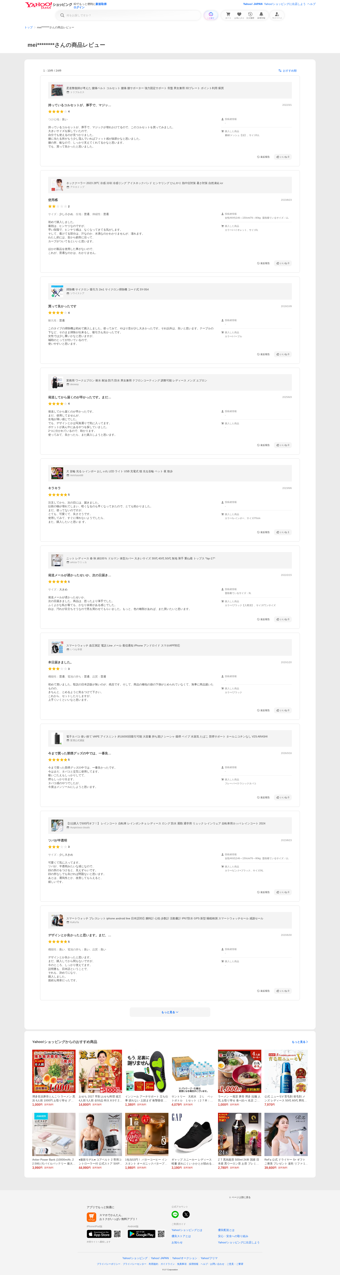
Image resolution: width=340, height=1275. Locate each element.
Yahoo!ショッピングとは (187, 1230)
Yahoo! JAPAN (252, 4)
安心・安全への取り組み (233, 1236)
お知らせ (177, 1242)
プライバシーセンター (134, 1264)
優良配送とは (226, 1230)
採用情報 (193, 1264)
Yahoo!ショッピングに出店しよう (285, 4)
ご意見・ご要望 (235, 1264)
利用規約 (153, 1264)
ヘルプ (311, 4)
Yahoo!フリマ (209, 1258)
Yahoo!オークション (184, 1258)
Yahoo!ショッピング (135, 1258)
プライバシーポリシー (108, 1264)
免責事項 (182, 1264)
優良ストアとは (181, 1236)
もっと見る (299, 1041)
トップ (28, 27)
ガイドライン (168, 1264)
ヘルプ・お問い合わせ (212, 1264)
